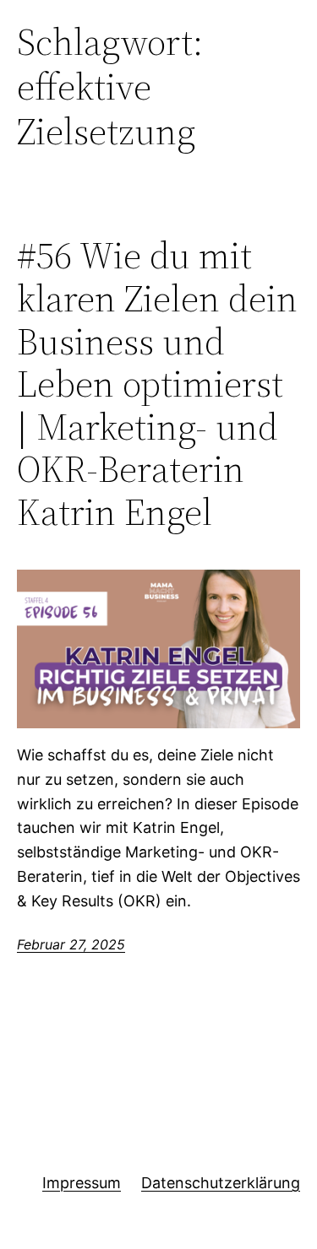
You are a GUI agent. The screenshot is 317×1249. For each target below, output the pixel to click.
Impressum (81, 1183)
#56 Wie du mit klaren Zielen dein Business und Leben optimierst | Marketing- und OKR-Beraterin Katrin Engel (157, 384)
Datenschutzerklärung (220, 1183)
